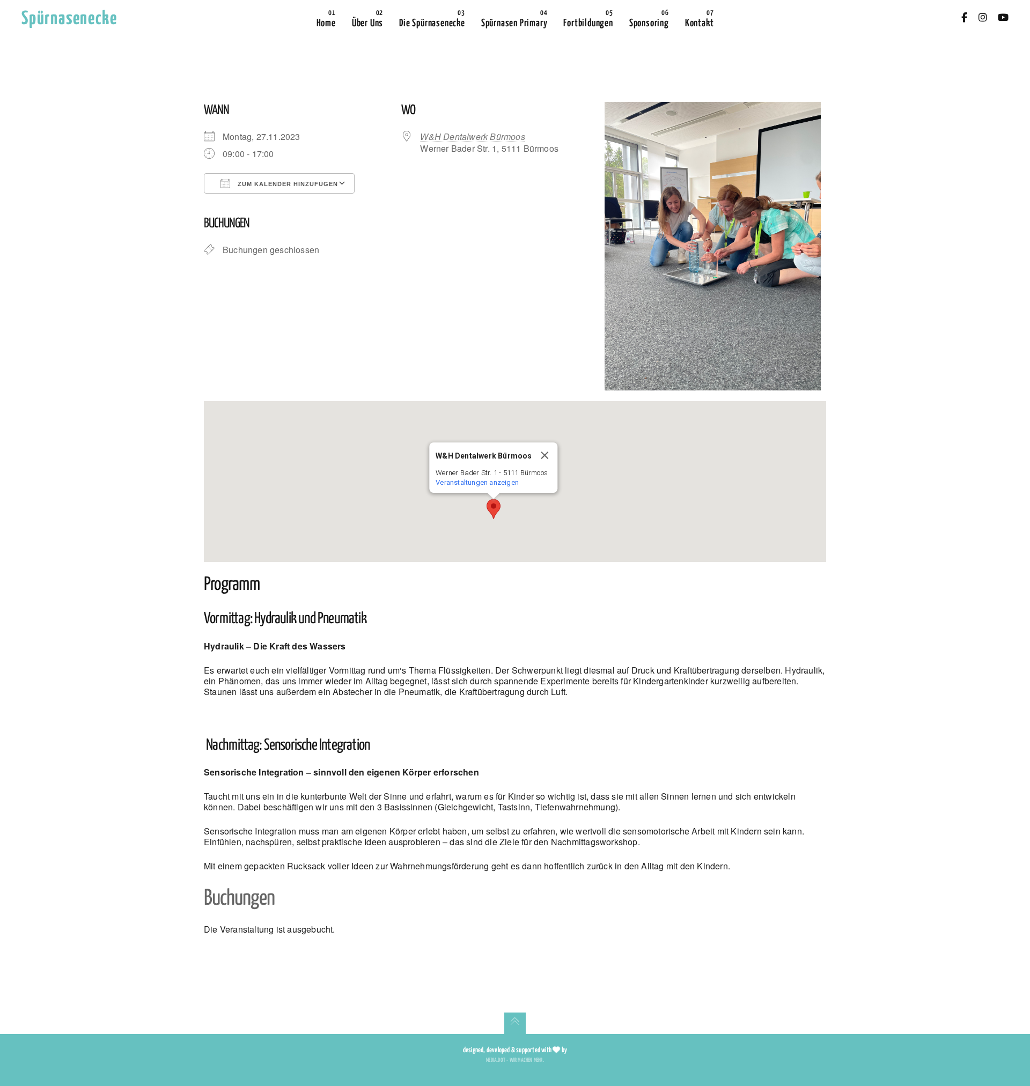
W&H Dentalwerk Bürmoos (472, 136)
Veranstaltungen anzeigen (477, 482)
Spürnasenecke (69, 19)
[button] (494, 509)
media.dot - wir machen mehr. (515, 1060)
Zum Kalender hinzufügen (287, 184)
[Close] (545, 455)
